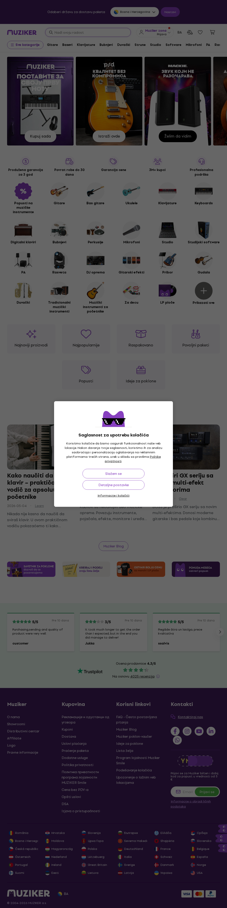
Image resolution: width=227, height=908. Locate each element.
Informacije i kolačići (113, 495)
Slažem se (113, 473)
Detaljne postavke (113, 485)
